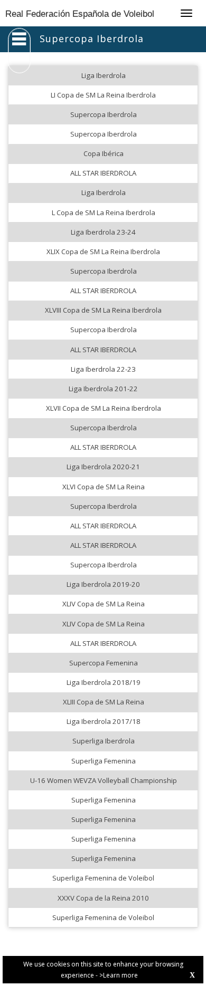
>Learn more (118, 975)
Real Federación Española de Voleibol (79, 14)
